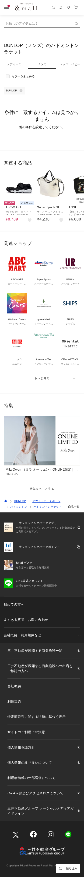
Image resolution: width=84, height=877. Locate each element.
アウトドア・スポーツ (46, 501)
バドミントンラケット (48, 506)
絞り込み (71, 868)
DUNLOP (20, 501)
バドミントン (18, 506)
